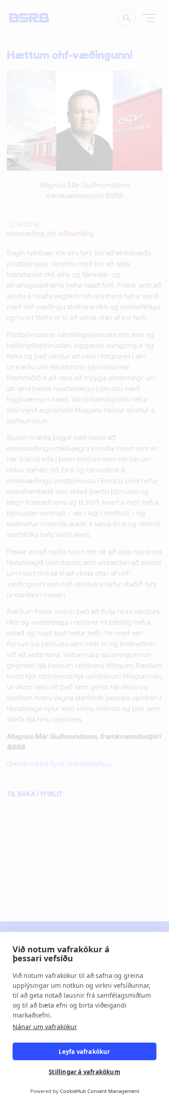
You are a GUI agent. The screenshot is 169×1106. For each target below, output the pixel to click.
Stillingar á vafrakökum (84, 1072)
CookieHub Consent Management (99, 1091)
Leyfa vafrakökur (84, 1052)
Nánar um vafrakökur (45, 1026)
